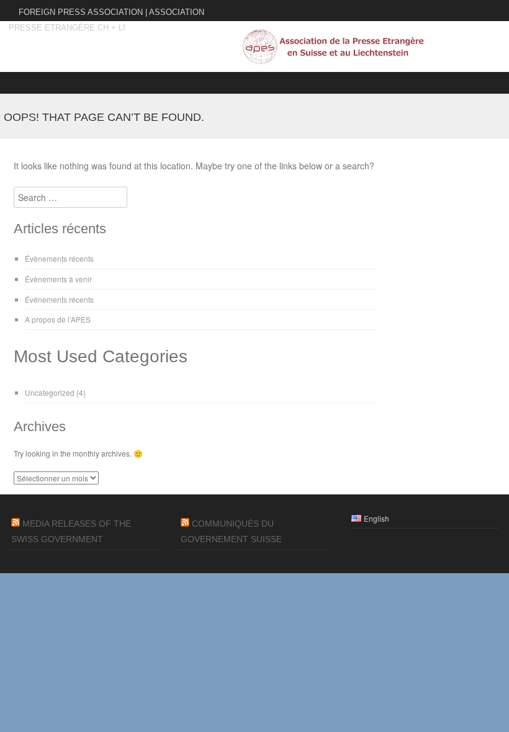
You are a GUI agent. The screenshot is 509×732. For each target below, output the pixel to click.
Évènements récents (59, 258)
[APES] (333, 61)
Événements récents (59, 299)
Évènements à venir (58, 279)
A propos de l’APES (58, 319)
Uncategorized (49, 392)
